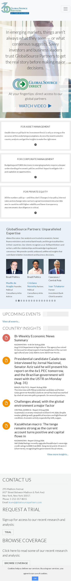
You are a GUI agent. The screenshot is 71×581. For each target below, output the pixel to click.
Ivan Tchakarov (56, 286)
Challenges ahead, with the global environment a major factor (39, 403)
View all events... (11, 321)
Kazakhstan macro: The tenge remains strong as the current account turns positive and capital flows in (39, 430)
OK (35, 578)
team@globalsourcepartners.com (25, 502)
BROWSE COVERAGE (16, 563)
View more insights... (58, 454)
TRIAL (8, 532)
